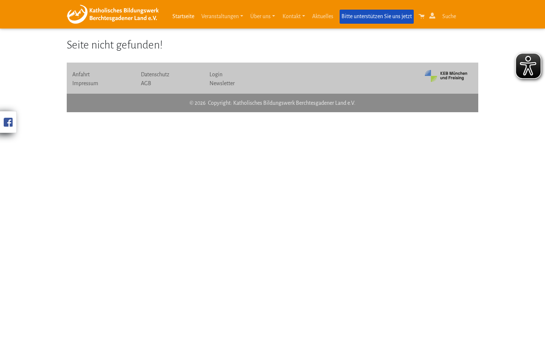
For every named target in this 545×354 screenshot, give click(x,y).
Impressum (85, 83)
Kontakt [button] (292, 16)
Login (215, 74)
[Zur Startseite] (116, 14)
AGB (146, 83)
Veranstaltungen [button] (220, 16)
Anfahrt (81, 74)
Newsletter (222, 83)
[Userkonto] (433, 18)
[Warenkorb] (422, 18)
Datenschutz (155, 74)
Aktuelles (322, 16)
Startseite (183, 16)
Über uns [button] (260, 16)
